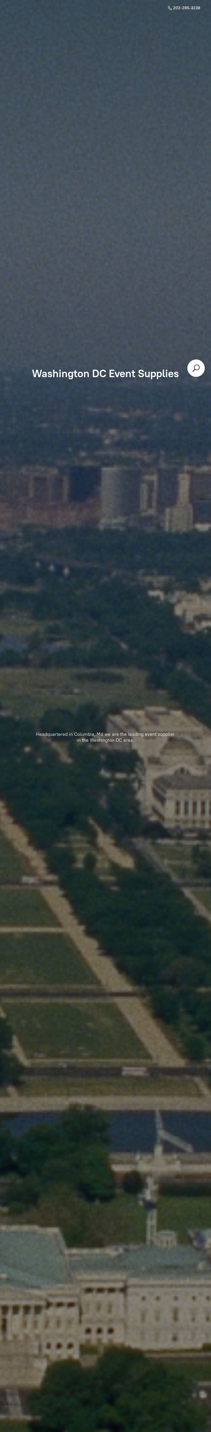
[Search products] (196, 368)
